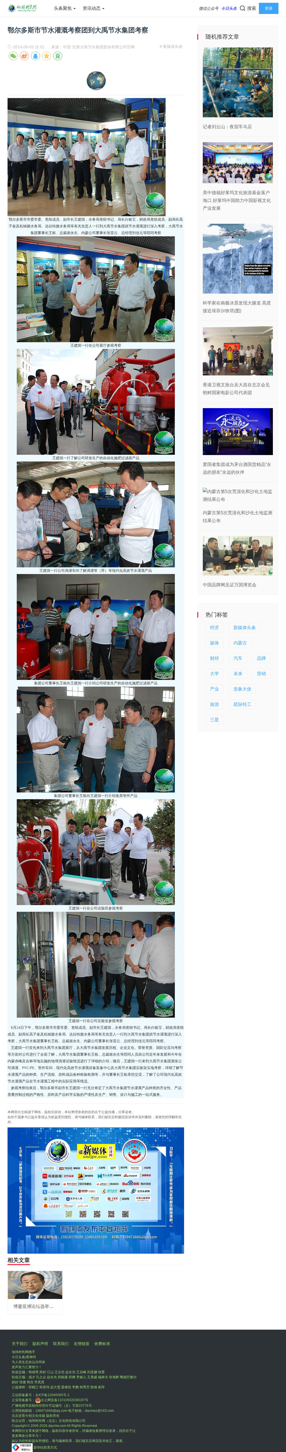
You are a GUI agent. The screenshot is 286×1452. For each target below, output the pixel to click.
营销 (261, 673)
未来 (237, 673)
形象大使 (242, 689)
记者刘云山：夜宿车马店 (227, 126)
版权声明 (40, 1343)
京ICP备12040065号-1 (52, 1395)
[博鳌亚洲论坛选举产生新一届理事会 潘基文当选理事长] (35, 1284)
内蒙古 (240, 643)
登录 (269, 8)
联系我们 (61, 1343)
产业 (214, 689)
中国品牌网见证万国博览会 (229, 584)
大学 (214, 673)
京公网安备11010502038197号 (64, 1400)
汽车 (237, 658)
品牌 (261, 658)
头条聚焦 (63, 8)
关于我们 (19, 1343)
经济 (214, 627)
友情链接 (81, 1343)
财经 (214, 658)
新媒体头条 (244, 627)
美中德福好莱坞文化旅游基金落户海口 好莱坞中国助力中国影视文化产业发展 (237, 200)
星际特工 (242, 704)
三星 (214, 719)
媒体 (214, 643)
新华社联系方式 (45, 1447)
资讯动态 (92, 8)
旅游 (214, 704)
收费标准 (102, 1343)
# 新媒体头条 (171, 46)
